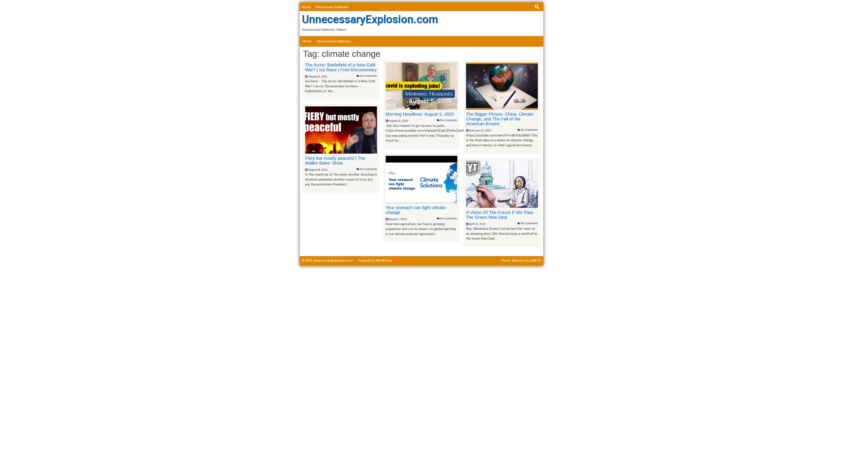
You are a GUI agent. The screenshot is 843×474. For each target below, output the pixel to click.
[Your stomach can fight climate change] (422, 179)
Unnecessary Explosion (332, 7)
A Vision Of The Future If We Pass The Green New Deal (499, 215)
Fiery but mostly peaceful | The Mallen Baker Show (335, 160)
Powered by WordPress (375, 260)
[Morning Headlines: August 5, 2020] (422, 86)
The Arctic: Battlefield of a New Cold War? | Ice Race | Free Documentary (341, 67)
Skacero (518, 260)
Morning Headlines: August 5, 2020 (420, 114)
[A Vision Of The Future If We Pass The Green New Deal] (502, 184)
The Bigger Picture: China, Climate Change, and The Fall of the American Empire (499, 119)
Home (306, 7)
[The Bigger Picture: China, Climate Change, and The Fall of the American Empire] (502, 86)
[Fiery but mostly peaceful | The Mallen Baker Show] (341, 130)
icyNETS (535, 260)
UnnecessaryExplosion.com (370, 19)
